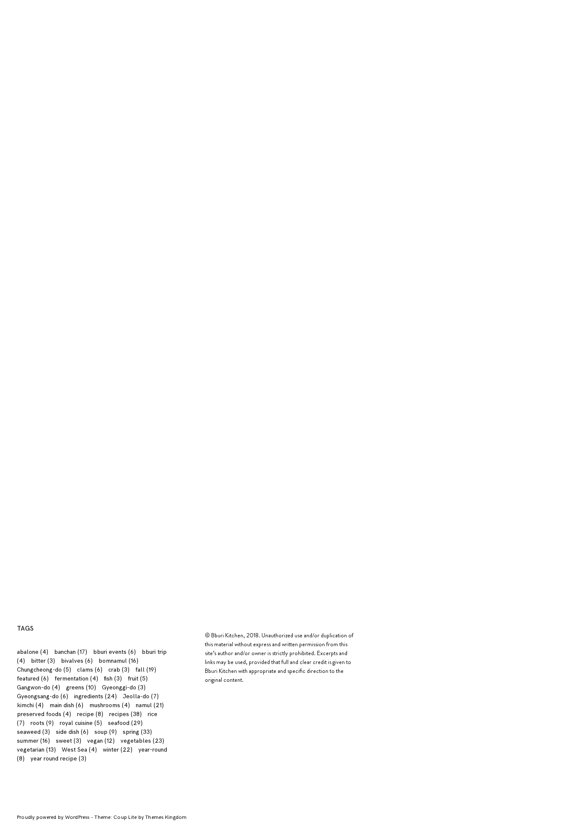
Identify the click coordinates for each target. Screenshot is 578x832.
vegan (101, 740)
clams (89, 669)
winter (538, 263)
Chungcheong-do (44, 669)
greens (81, 687)
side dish (72, 732)
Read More (148, 161)
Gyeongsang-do (42, 696)
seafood (125, 723)
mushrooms (109, 705)
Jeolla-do (141, 696)
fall (542, 161)
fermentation (76, 678)
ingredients (98, 5)
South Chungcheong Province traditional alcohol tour (360, 235)
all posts (535, 123)
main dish (66, 705)
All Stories (532, 111)
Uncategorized (525, 250)
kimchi (30, 705)
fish (113, 678)
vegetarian (36, 749)
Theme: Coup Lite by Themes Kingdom (140, 817)
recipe (90, 714)
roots (42, 723)
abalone (32, 652)
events (537, 149)
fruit (138, 678)
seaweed (33, 732)
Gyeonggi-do (124, 687)
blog (164, 5)
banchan (70, 652)
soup (105, 732)
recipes (137, 5)
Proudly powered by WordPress (54, 817)
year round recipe (58, 758)
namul (150, 705)
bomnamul (118, 660)
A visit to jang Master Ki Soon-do (209, 231)
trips (541, 238)
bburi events (114, 652)
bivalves (77, 660)
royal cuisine (81, 723)
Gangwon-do (38, 687)
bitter (43, 660)
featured (33, 678)
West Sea (79, 749)
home (539, 174)
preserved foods (44, 714)
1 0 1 (64, 5)
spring (538, 212)
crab (118, 669)
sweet (68, 740)
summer (535, 225)
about (39, 5)
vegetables (142, 740)
